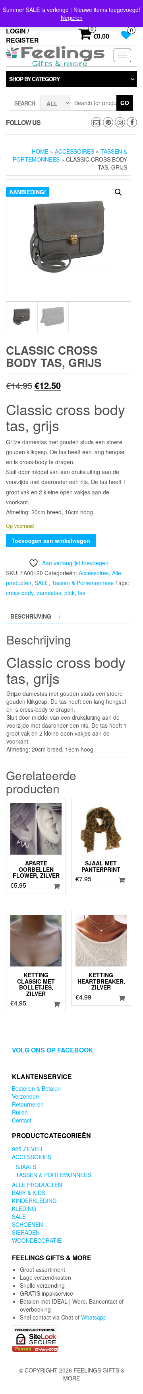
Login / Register (22, 35)
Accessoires (74, 151)
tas (81, 593)
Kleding (24, 1208)
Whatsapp (93, 1317)
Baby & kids (28, 1193)
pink (69, 593)
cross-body (19, 593)
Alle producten (37, 1185)
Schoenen (27, 1224)
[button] (118, 192)
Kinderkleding (34, 1201)
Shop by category (34, 79)
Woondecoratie (37, 1240)
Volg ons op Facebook (52, 1049)
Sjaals (26, 1167)
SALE (41, 583)
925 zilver (27, 1149)
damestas (49, 593)
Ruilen (20, 1112)
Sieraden (26, 1232)
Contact (21, 1120)
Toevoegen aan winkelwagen (51, 541)
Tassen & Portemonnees (83, 583)
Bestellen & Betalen (36, 1088)
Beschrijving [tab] (30, 616)
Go (124, 103)
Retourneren (28, 1104)
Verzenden (25, 1096)
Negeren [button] (72, 17)
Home (40, 151)
